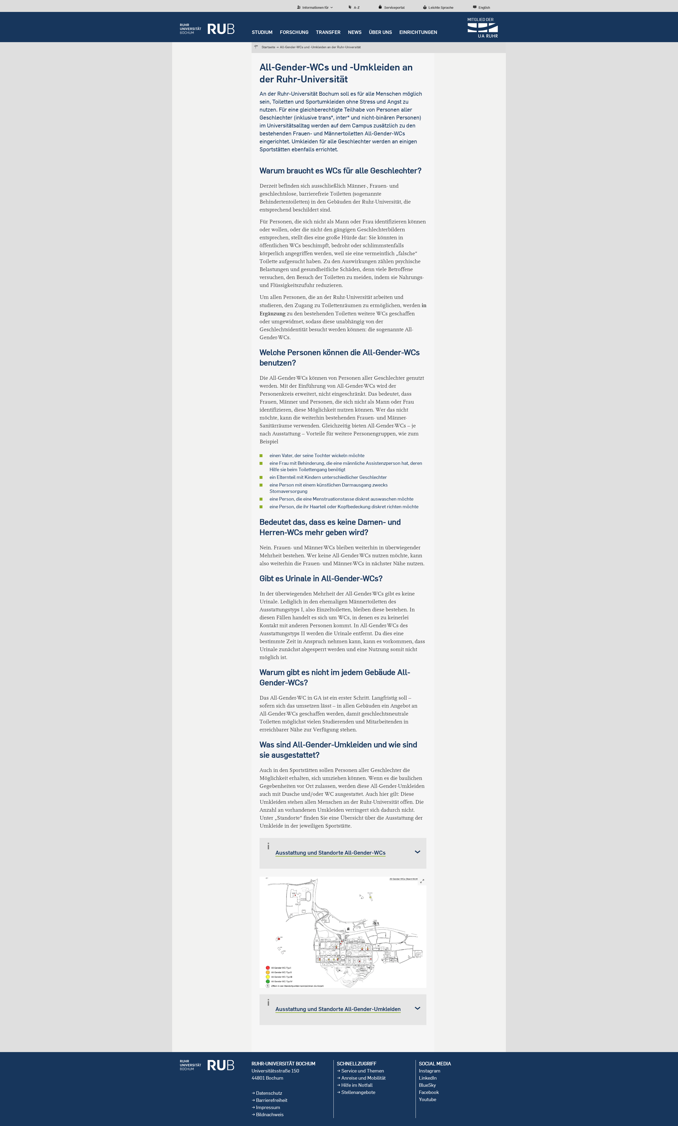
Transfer (328, 32)
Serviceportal (394, 7)
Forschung (294, 32)
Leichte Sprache (441, 7)
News (355, 32)
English (484, 7)
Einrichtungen (418, 32)
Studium (262, 32)
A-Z (357, 7)
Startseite (268, 47)
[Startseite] (207, 27)
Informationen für (315, 7)
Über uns (380, 32)
